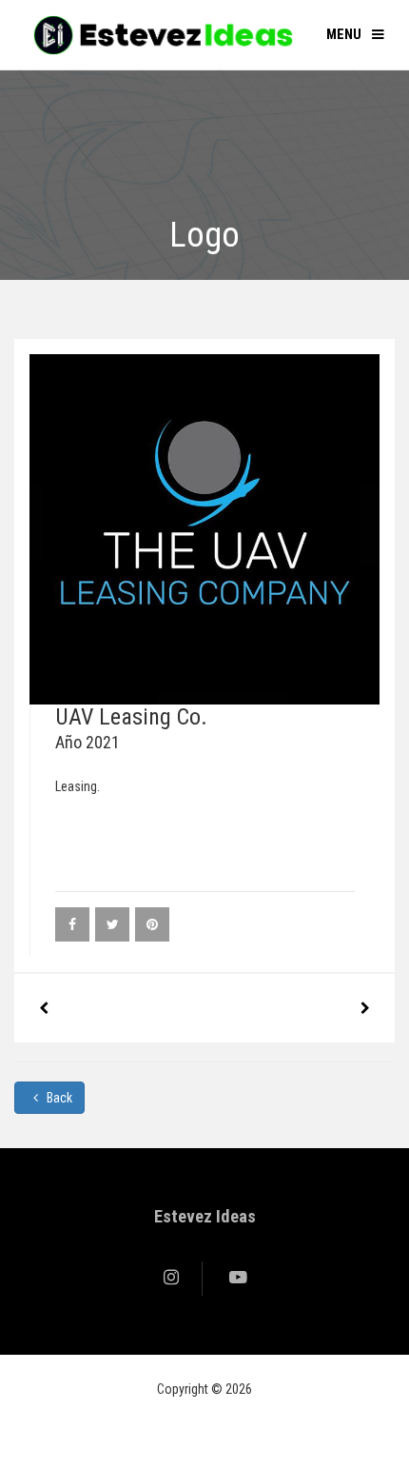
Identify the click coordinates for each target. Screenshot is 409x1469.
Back (58, 1097)
